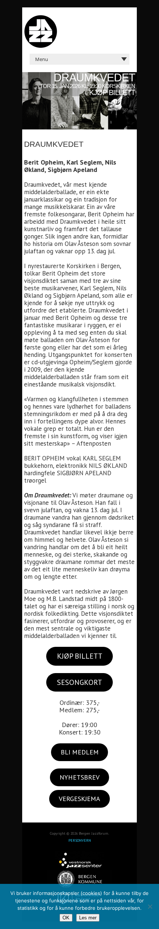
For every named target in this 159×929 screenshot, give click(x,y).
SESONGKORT (79, 682)
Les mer (88, 917)
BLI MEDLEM (80, 752)
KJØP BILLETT (79, 656)
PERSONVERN (79, 840)
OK (66, 917)
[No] (149, 906)
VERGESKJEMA (79, 798)
